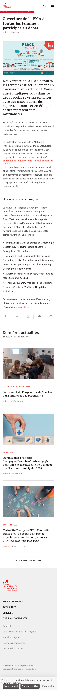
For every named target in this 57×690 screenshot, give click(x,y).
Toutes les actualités (14, 336)
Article (5, 32)
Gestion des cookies (13, 648)
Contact (7, 626)
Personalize (48, 686)
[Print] (51, 316)
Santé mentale (23, 386)
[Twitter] (28, 316)
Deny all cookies (30, 686)
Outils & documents (15, 618)
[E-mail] (39, 316)
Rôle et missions (13, 601)
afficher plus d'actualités (28, 560)
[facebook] (5, 316)
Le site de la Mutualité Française (19, 631)
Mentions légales (11, 637)
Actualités (9, 607)
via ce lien (23, 307)
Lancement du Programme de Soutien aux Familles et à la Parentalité (27, 394)
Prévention (8, 386)
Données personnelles (14, 642)
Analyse (6, 546)
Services (8, 612)
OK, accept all (11, 686)
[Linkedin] (16, 316)
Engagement (8, 452)
